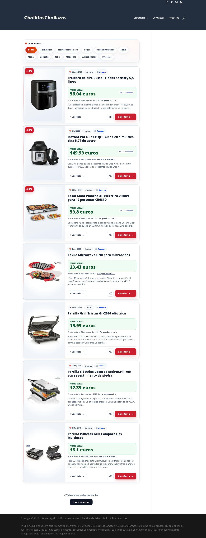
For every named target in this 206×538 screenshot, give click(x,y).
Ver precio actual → (109, 100)
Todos (31, 49)
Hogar (87, 49)
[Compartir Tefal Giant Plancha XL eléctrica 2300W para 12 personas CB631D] (110, 235)
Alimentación (89, 56)
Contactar (158, 18)
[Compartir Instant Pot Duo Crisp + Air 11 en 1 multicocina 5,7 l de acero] (110, 176)
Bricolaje (107, 56)
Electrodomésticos (68, 49)
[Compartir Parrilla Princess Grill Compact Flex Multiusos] (110, 476)
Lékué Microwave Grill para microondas (99, 255)
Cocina (89, 72)
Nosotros (174, 18)
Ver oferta (124, 116)
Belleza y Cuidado (105, 49)
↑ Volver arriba (81, 502)
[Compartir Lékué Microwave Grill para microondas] (110, 293)
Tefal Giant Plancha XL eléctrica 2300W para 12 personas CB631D (98, 198)
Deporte (44, 56)
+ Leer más (75, 116)
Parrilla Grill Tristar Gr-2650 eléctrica (97, 313)
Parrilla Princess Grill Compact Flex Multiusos (95, 436)
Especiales (139, 18)
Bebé (57, 56)
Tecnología (46, 49)
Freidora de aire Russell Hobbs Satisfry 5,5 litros (101, 80)
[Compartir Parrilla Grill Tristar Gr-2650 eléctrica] (110, 352)
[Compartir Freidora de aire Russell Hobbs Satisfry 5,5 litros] (110, 117)
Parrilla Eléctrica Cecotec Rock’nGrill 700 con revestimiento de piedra (99, 374)
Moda (31, 56)
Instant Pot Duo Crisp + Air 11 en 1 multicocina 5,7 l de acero (101, 139)
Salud (123, 49)
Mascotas (71, 56)
